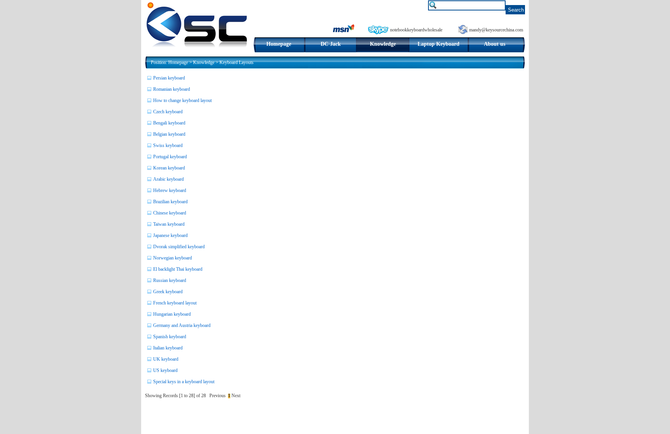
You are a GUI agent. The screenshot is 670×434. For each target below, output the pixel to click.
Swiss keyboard (168, 145)
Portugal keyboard (170, 156)
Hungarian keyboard (172, 314)
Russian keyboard (169, 280)
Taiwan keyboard (169, 224)
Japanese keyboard (170, 235)
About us (494, 44)
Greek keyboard (168, 291)
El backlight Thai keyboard (177, 269)
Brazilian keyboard (170, 201)
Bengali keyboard (169, 123)
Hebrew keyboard (169, 190)
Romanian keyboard (171, 89)
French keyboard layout (175, 303)
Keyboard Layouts (236, 62)
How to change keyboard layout (182, 100)
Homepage (278, 44)
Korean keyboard (169, 168)
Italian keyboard (168, 348)
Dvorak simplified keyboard (179, 246)
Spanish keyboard (169, 336)
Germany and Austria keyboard (182, 325)
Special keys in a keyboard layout (183, 381)
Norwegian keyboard (172, 258)
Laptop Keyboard (438, 44)
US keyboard (165, 370)
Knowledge (383, 44)
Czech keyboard (168, 111)
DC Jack (331, 44)
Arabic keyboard (168, 179)
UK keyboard (165, 359)
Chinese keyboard (169, 213)
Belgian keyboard (169, 134)
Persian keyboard (169, 78)
